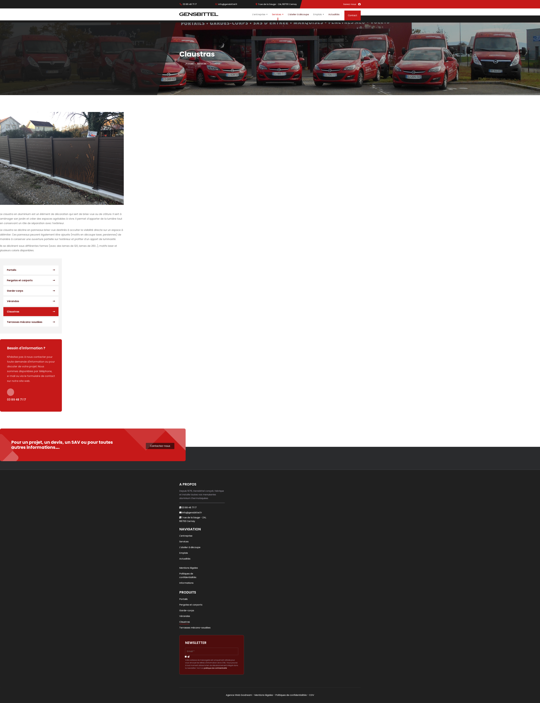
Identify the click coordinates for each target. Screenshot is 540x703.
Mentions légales (188, 567)
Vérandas (13, 301)
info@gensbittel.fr (227, 4)
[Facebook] (359, 4)
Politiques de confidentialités (187, 575)
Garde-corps (15, 290)
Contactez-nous (160, 446)
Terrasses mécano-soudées (24, 322)
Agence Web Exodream (239, 695)
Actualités (333, 14)
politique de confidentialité (215, 668)
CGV (311, 695)
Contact (352, 15)
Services (276, 14)
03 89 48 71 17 (190, 4)
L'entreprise (185, 535)
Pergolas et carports (20, 280)
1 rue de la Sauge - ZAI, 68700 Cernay (277, 4)
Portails (11, 270)
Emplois (183, 553)
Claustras (13, 311)
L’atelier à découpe (298, 14)
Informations (186, 583)
